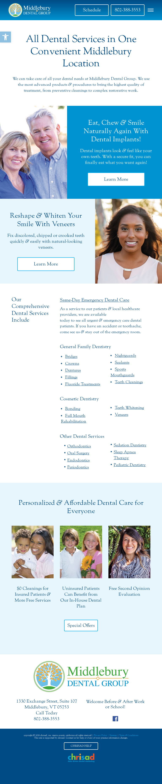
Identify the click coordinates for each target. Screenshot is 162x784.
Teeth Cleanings (129, 381)
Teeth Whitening (129, 407)
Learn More (116, 179)
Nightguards (125, 355)
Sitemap (113, 735)
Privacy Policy (100, 735)
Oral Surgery (78, 453)
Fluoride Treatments (82, 384)
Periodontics (78, 467)
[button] (5, 37)
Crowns (72, 363)
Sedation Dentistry (130, 445)
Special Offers (81, 625)
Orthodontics (79, 446)
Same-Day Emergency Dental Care (94, 300)
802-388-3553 (127, 10)
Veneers (121, 414)
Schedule (92, 10)
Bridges (71, 356)
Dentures (73, 370)
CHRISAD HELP (81, 746)
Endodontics (78, 460)
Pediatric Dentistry (130, 464)
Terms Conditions (128, 735)
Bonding (72, 408)
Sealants (122, 362)
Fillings (71, 377)
